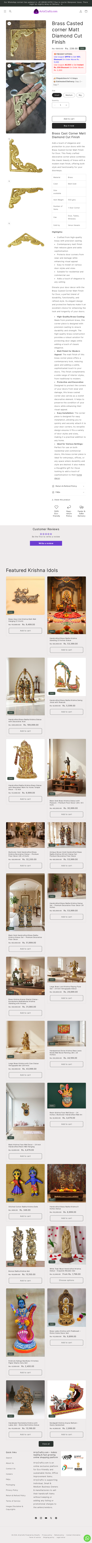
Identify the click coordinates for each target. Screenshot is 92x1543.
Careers (9, 1474)
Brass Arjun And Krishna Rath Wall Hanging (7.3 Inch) (22, 620)
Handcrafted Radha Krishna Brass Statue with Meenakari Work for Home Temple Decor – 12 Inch (25, 787)
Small (57, 95)
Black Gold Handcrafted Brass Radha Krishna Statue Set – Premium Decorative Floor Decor (25, 937)
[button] (5, 11)
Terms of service (35, 1537)
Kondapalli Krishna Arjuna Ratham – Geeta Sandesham (64, 1424)
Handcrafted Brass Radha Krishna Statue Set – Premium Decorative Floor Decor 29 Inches (66, 905)
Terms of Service (13, 1501)
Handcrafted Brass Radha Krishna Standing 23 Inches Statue (63, 639)
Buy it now (69, 126)
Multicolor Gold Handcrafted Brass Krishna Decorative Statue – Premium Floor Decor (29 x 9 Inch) (24, 854)
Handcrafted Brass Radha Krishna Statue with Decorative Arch (25, 720)
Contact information (73, 1535)
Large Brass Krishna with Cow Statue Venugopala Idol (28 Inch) (24, 1064)
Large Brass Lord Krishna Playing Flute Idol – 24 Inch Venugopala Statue (65, 987)
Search (9, 1458)
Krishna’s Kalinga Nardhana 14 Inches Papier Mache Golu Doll (24, 1362)
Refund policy (59, 1535)
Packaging (10, 1485)
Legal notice (61, 1537)
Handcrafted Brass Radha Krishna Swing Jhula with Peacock (66, 701)
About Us (10, 1463)
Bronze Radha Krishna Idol (19, 1271)
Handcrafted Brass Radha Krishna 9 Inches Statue (64, 1208)
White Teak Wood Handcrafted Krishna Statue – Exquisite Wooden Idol (65, 1270)
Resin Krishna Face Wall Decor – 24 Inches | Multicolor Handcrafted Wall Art (66, 1114)
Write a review (46, 543)
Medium (69, 95)
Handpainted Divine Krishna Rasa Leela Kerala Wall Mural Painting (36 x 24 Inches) (65, 1053)
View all (46, 1444)
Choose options (66, 1280)
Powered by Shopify (33, 1535)
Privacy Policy (12, 1490)
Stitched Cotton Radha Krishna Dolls (23, 1207)
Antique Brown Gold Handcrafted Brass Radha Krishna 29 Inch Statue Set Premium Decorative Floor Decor (66, 854)
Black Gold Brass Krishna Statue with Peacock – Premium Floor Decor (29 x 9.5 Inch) (66, 803)
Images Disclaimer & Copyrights (14, 1507)
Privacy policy (47, 1535)
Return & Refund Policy (16, 1495)
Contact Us (10, 1469)
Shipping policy (48, 1537)
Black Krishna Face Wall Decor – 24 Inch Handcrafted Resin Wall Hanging (25, 1146)
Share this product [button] (62, 500)
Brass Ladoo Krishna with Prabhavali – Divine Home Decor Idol (65, 1332)
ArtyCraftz (21, 1535)
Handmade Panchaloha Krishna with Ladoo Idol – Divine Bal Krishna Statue (24, 1424)
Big (80, 95)
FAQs (8, 1479)
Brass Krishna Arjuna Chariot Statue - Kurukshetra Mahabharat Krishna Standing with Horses (24, 1001)
